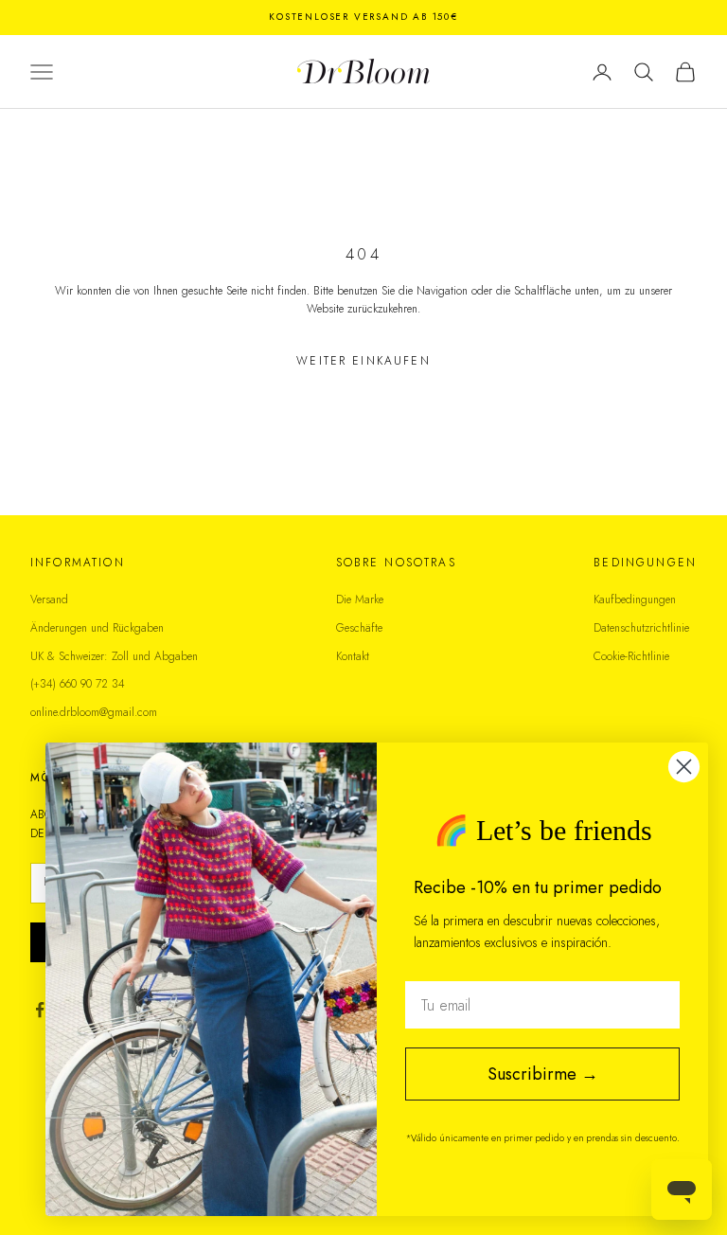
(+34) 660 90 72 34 (77, 683)
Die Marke (359, 599)
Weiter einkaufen (363, 360)
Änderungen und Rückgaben (97, 627)
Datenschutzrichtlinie (641, 627)
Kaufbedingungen (635, 599)
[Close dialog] (683, 766)
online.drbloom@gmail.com (93, 712)
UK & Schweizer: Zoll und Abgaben (114, 656)
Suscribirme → (543, 1074)
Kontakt (352, 656)
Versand (49, 599)
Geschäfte (359, 627)
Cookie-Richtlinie (631, 656)
